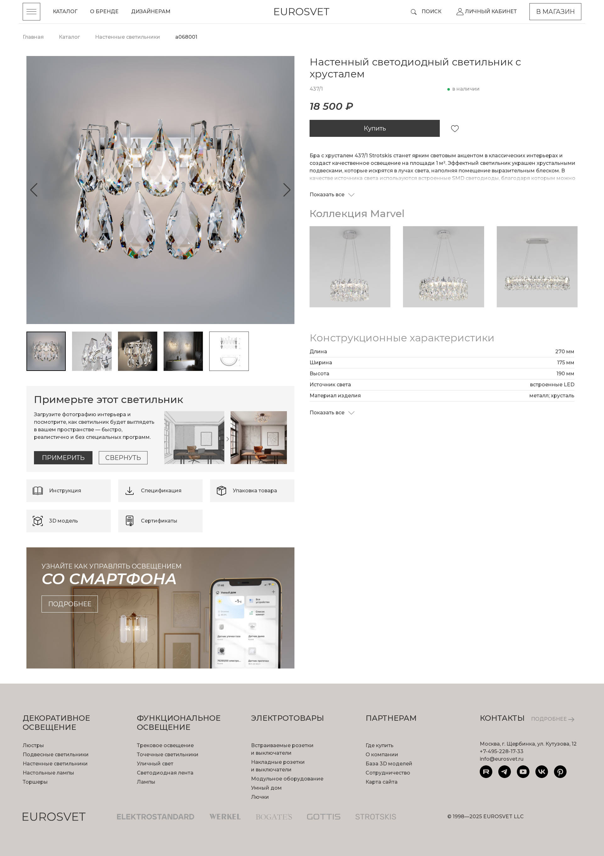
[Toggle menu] (31, 11)
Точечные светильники (168, 755)
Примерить (63, 458)
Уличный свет (155, 764)
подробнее (69, 604)
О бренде (104, 11)
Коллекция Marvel (357, 213)
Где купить (380, 745)
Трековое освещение (165, 745)
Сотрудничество (388, 773)
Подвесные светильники (56, 755)
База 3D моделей (389, 764)
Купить (375, 128)
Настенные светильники (55, 764)
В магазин (555, 11)
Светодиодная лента (165, 773)
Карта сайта (382, 782)
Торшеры (35, 782)
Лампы (146, 782)
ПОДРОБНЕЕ (549, 719)
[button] (34, 190)
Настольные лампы (48, 773)
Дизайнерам (151, 11)
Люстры (33, 745)
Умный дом (266, 788)
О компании (382, 755)
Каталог (65, 11)
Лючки (260, 797)
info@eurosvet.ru (501, 759)
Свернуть (123, 458)
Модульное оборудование (287, 779)
